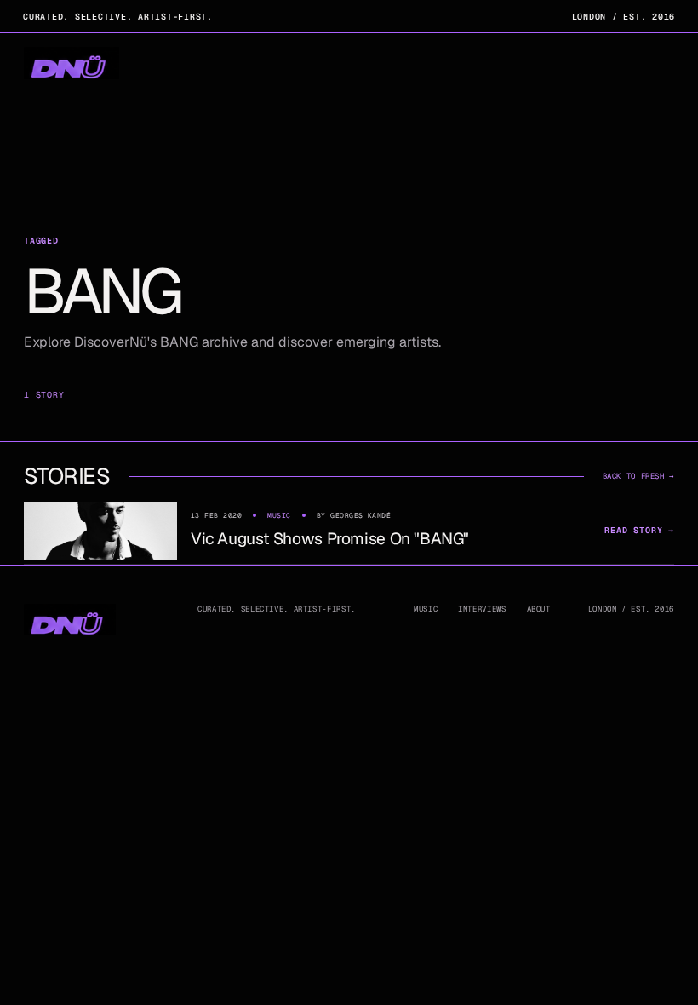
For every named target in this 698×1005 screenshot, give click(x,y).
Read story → (639, 530)
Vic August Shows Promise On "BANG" (330, 538)
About (539, 609)
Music (426, 609)
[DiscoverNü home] (71, 63)
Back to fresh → (638, 476)
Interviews (482, 609)
